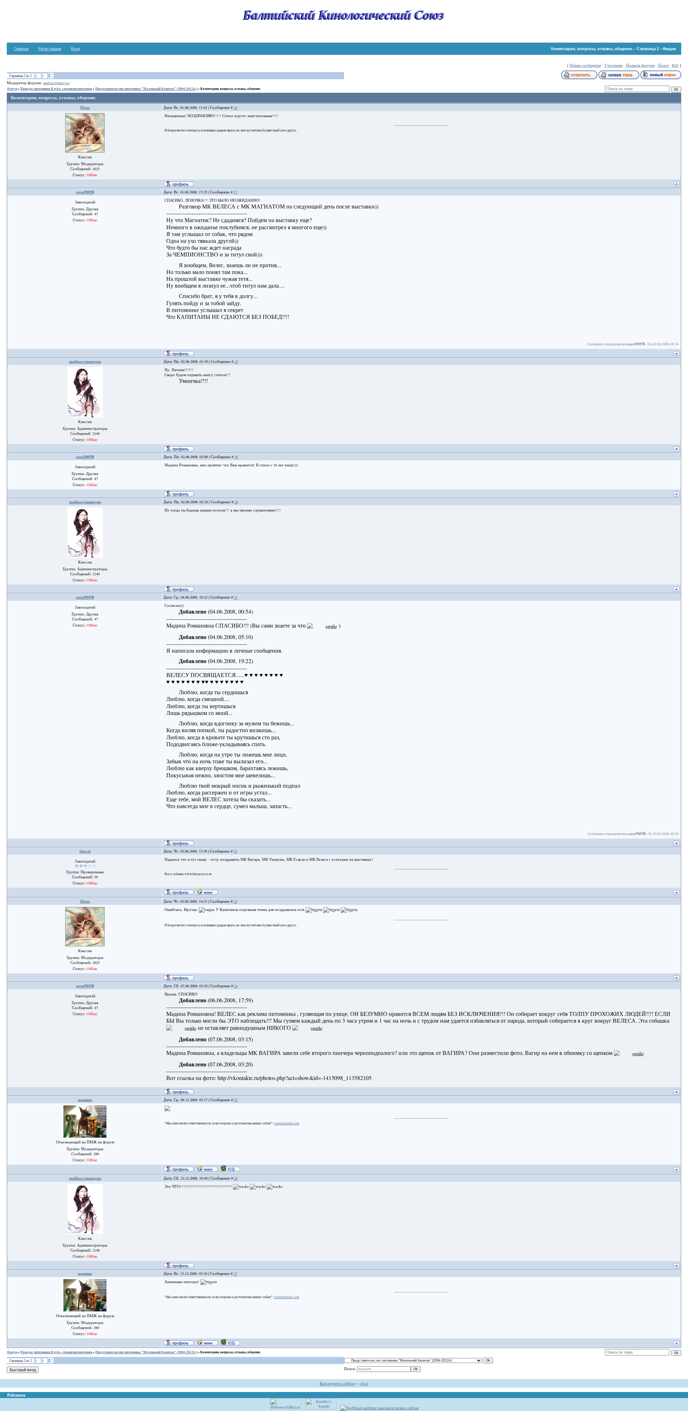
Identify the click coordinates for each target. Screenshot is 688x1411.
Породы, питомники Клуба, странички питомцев (56, 88)
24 (236, 985)
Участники (613, 65)
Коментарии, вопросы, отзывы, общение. (230, 88)
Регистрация (49, 49)
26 (236, 1178)
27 (235, 1273)
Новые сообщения (585, 65)
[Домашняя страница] (206, 891)
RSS (675, 65)
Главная (21, 49)
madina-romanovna (56, 83)
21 (236, 597)
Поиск (663, 65)
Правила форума (640, 65)
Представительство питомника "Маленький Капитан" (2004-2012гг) (146, 88)
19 (236, 456)
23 (235, 901)
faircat (85, 851)
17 (235, 192)
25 (236, 1099)
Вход (75, 49)
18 (236, 361)
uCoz (364, 1383)
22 (235, 851)
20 (236, 501)
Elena (85, 107)
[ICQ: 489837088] (229, 1168)
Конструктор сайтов (337, 1383)
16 (235, 107)
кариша (85, 1100)
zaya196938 (85, 192)
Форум (12, 88)
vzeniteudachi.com (286, 1123)
